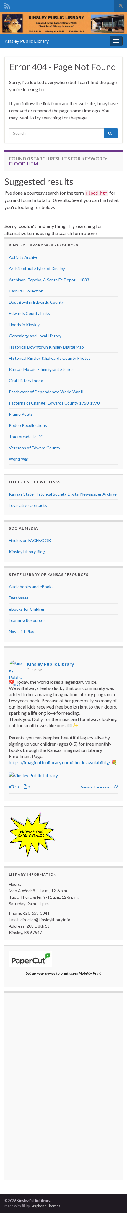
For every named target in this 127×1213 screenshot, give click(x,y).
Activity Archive (23, 257)
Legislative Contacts (28, 505)
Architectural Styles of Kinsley (37, 268)
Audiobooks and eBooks (31, 586)
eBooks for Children (27, 609)
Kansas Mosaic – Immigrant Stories (41, 369)
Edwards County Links (29, 313)
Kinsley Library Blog (27, 551)
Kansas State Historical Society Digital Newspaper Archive (63, 494)
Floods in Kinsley (24, 324)
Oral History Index (26, 380)
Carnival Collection (26, 290)
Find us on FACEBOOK (30, 540)
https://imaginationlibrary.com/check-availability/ (59, 762)
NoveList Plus (21, 631)
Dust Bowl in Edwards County (36, 302)
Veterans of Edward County (34, 447)
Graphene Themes (45, 1206)
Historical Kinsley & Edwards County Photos (50, 358)
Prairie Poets (21, 414)
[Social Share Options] (115, 787)
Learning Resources (27, 620)
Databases (19, 597)
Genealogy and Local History (35, 335)
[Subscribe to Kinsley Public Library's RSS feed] (7, 5)
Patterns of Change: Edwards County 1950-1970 (54, 402)
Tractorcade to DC (26, 436)
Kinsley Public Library (26, 41)
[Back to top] (113, 1199)
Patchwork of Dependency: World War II (46, 391)
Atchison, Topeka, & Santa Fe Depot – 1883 (49, 279)
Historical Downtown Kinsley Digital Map (46, 346)
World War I (20, 458)
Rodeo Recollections (28, 425)
